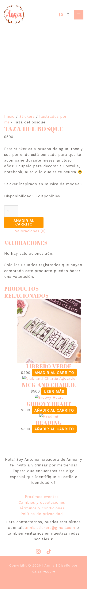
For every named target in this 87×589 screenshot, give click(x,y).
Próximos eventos (42, 497)
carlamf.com (43, 571)
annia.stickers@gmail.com (50, 527)
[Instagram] (38, 551)
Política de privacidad (42, 514)
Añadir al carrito (24, 222)
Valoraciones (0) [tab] (30, 231)
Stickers (27, 116)
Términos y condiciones (41, 508)
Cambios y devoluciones (42, 502)
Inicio (9, 116)
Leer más (54, 391)
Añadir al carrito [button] (54, 373)
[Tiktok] (49, 551)
